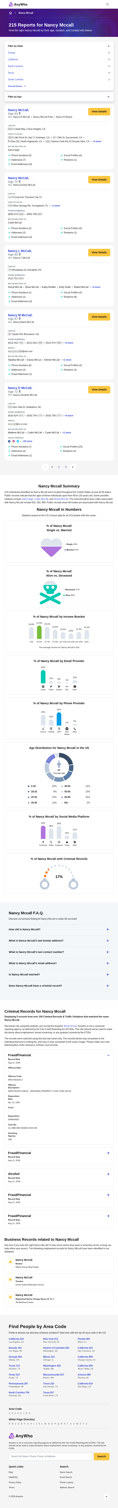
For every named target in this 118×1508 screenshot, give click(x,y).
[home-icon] (10, 13)
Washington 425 (52, 1366)
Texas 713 (14, 1366)
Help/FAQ (13, 1477)
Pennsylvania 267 (18, 1383)
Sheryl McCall (15, 287)
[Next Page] (72, 467)
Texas (11, 73)
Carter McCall (52, 432)
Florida (11, 53)
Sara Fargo (13, 150)
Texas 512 (14, 1374)
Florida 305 (84, 1339)
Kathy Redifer (49, 287)
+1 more (55, 205)
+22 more (27, 441)
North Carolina (15, 66)
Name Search (66, 1472)
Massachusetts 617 (53, 1374)
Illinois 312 (49, 1357)
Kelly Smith (65, 287)
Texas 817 (48, 1392)
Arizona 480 (84, 1374)
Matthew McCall (16, 432)
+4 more (68, 415)
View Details (99, 111)
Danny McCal (34, 360)
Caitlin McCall (34, 432)
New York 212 (50, 1339)
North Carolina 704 (19, 1392)
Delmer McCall (51, 360)
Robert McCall (81, 287)
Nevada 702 (15, 1348)
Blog (11, 1472)
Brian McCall (32, 287)
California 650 (85, 1366)
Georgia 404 (15, 1357)
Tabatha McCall (16, 360)
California (13, 59)
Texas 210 (48, 1383)
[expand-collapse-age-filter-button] (66, 97)
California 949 (85, 1357)
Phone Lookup (66, 1482)
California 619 (85, 1383)
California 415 (85, 1348)
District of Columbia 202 (56, 1348)
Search (101, 1456)
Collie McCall (15, 222)
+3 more (97, 141)
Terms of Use (70, 1026)
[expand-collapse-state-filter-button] (66, 46)
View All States (15, 86)
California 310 (16, 1339)
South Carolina (15, 79)
